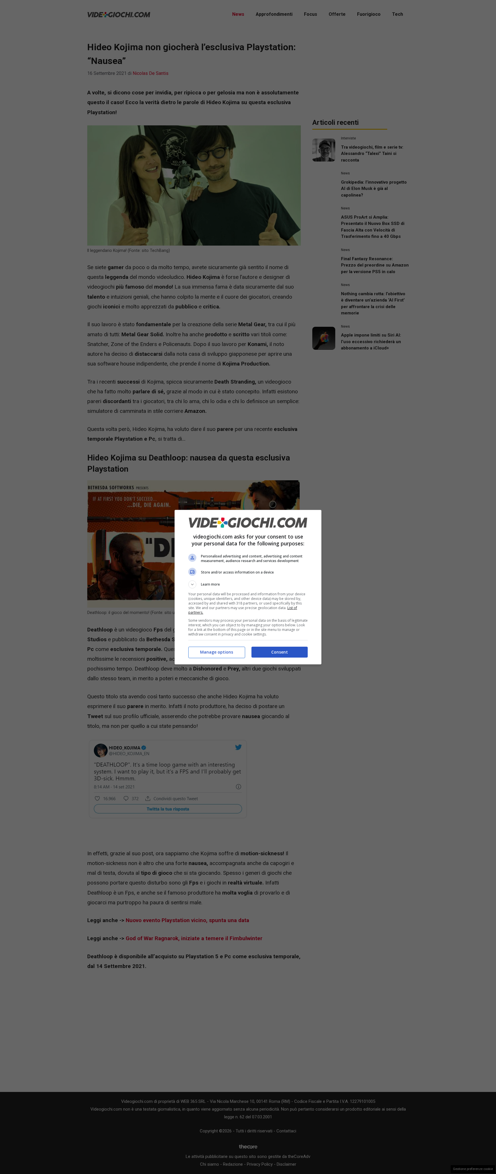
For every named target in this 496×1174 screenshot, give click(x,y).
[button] (248, 584)
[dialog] (248, 587)
